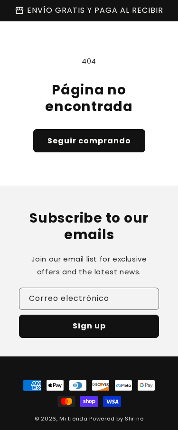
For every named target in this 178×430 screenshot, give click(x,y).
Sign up (89, 325)
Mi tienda (73, 418)
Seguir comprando (89, 140)
